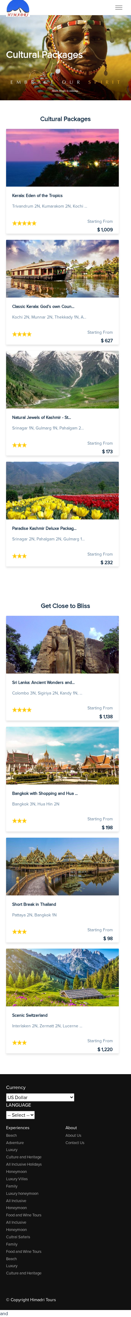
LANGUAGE (18, 1105)
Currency (16, 1087)
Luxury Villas (17, 1179)
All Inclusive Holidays (24, 1164)
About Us (73, 1135)
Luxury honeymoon (22, 1193)
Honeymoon (16, 1171)
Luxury (11, 1150)
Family (11, 1186)
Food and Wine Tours (23, 1215)
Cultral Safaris (18, 1237)
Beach (11, 1135)
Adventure (15, 1143)
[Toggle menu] (119, 8)
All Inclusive (16, 1201)
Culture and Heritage (23, 1157)
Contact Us (75, 1143)
